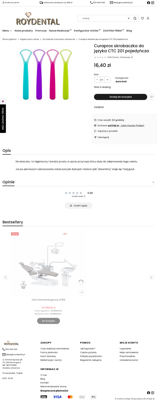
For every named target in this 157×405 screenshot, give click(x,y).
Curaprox (99, 106)
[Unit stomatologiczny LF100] (48, 264)
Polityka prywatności (91, 356)
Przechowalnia (127, 356)
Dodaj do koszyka (121, 97)
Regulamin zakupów (90, 360)
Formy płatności (49, 352)
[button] (135, 18)
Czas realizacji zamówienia (54, 348)
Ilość (96, 74)
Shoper (149, 399)
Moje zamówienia (129, 352)
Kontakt (44, 382)
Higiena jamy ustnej (29, 39)
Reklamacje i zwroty (51, 360)
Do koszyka (48, 320)
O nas (43, 375)
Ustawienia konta (129, 360)
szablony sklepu (124, 399)
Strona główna (9, 39)
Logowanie (125, 348)
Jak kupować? (87, 348)
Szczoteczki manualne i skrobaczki (58, 39)
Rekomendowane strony (53, 386)
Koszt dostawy (48, 356)
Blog (42, 378)
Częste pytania (88, 352)
